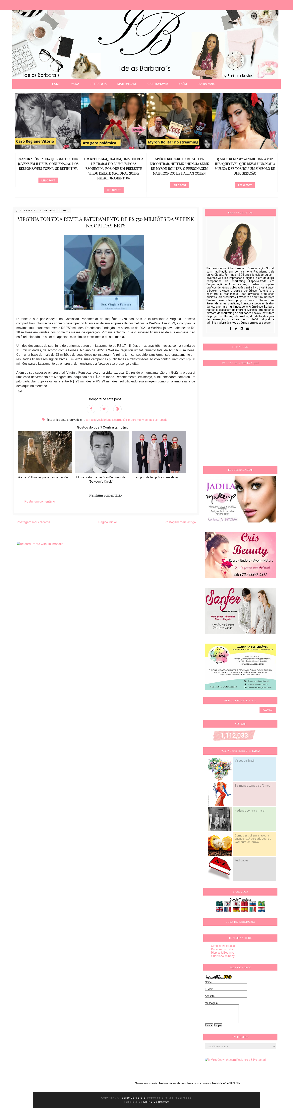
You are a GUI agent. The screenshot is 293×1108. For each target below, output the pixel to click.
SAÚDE (183, 84)
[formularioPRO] (219, 978)
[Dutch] (261, 910)
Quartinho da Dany (223, 956)
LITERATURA (98, 84)
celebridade (105, 419)
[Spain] (245, 910)
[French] (228, 910)
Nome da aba (29, 4)
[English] (220, 910)
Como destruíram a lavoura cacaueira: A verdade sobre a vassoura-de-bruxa (253, 838)
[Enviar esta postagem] (19, 391)
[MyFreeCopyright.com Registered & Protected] (235, 1059)
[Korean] (228, 905)
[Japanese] (236, 905)
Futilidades (241, 860)
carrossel (48, 183)
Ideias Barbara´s (134, 1097)
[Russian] (253, 905)
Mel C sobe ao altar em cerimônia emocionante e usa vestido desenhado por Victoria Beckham (245, 164)
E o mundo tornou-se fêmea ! (253, 785)
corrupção (120, 419)
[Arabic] (220, 905)
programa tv (136, 419)
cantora (179, 178)
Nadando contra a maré (249, 810)
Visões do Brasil (245, 760)
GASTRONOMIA (157, 84)
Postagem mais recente (33, 522)
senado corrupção (156, 419)
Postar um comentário (39, 501)
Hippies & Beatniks (222, 952)
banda (244, 173)
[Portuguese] (261, 905)
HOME (56, 84)
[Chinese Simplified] (245, 905)
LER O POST (48, 190)
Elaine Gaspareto (156, 1101)
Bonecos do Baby (222, 949)
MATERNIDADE (127, 84)
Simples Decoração (223, 945)
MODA (75, 84)
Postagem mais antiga (180, 522)
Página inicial (107, 522)
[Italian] (253, 910)
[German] (236, 910)
